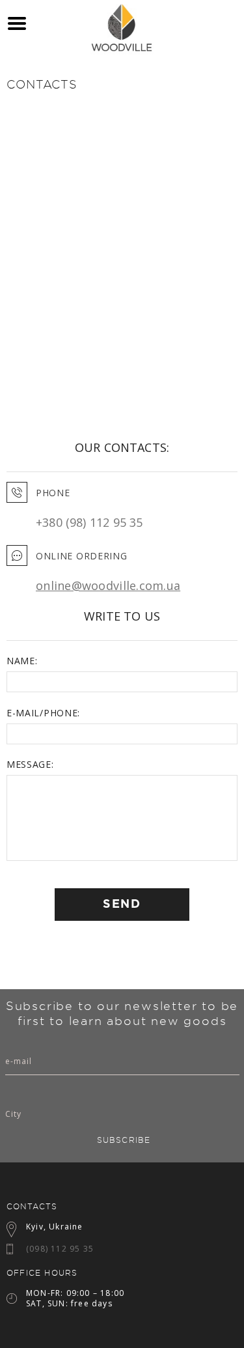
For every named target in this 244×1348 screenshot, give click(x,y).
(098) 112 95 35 (60, 1248)
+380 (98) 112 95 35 (89, 522)
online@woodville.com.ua (108, 585)
